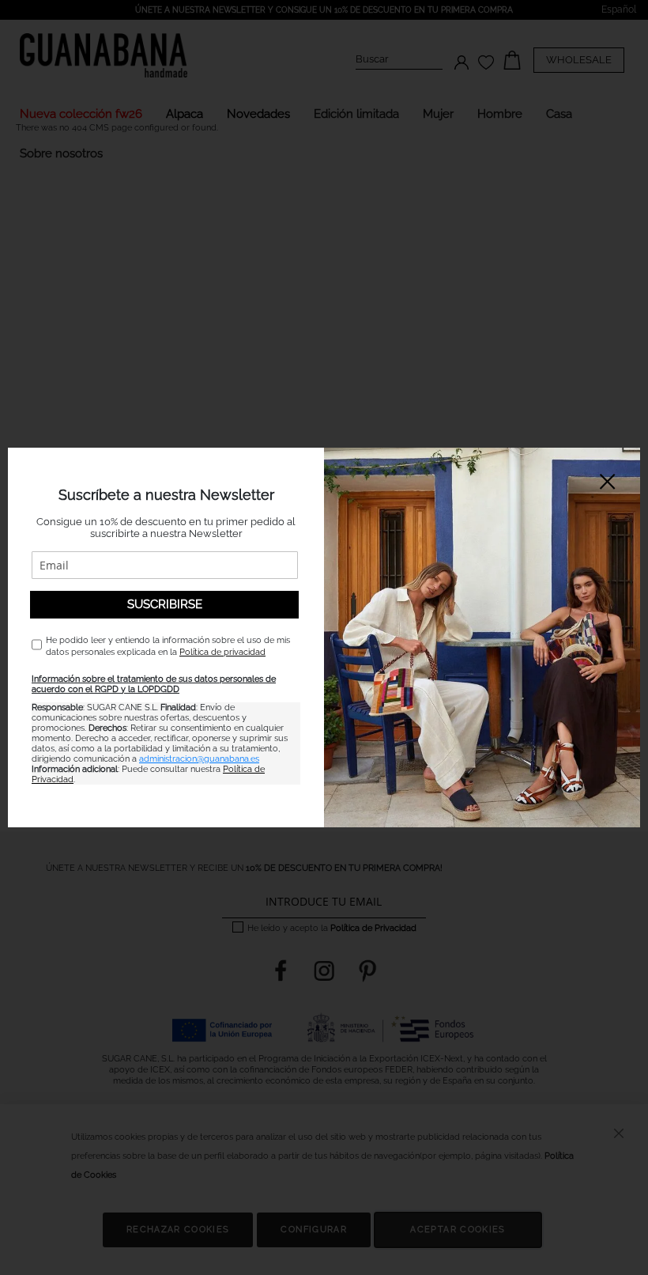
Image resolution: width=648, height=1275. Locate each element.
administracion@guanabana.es (199, 759)
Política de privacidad (222, 652)
